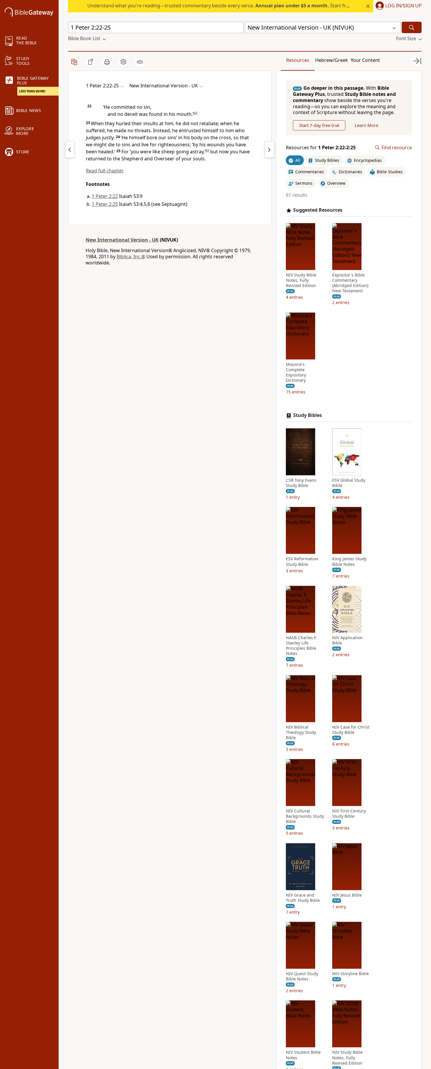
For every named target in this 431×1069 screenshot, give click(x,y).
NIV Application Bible (347, 640)
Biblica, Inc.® (131, 256)
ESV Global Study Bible (348, 483)
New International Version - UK (122, 240)
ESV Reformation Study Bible (302, 561)
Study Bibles (307, 415)
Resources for (321, 148)
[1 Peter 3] (269, 149)
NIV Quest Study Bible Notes (302, 976)
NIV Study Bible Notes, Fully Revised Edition (301, 280)
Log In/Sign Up (403, 6)
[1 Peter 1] (69, 149)
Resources (297, 60)
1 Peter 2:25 (105, 204)
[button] (397, 6)
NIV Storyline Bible (350, 973)
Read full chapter (105, 170)
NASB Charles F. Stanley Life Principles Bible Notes (301, 645)
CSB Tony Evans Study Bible (301, 483)
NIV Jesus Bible (347, 895)
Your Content (365, 60)
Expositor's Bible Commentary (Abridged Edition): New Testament (350, 283)
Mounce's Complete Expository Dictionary (296, 372)
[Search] (412, 27)
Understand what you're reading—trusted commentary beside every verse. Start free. (219, 5)
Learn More (366, 125)
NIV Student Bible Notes (303, 1055)
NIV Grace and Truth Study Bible (303, 897)
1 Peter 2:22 (105, 196)
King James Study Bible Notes (349, 561)
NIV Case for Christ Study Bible (350, 729)
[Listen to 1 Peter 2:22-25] (140, 62)
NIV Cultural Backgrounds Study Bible (305, 816)
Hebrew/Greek (331, 60)
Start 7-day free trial (319, 125)
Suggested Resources (317, 210)
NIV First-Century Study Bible (349, 813)
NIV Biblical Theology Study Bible (301, 732)
